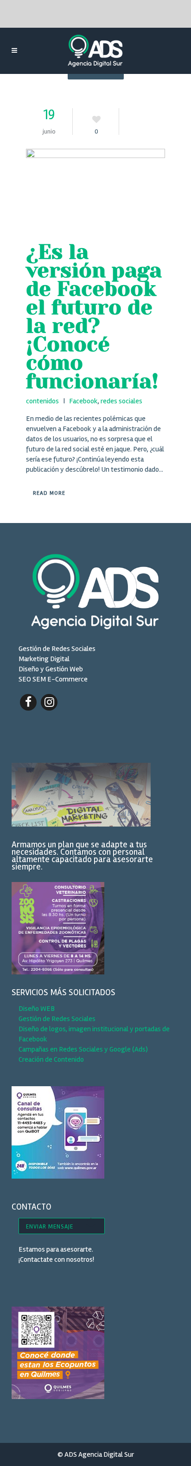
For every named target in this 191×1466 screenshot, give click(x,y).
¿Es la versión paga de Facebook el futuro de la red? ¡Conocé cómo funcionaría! (94, 316)
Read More (49, 493)
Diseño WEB (37, 1008)
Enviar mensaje (49, 1226)
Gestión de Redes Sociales (57, 1018)
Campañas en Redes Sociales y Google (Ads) (83, 1049)
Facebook (83, 401)
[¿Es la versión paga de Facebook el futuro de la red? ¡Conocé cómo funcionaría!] (95, 190)
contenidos (42, 401)
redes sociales (121, 401)
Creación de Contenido (51, 1059)
